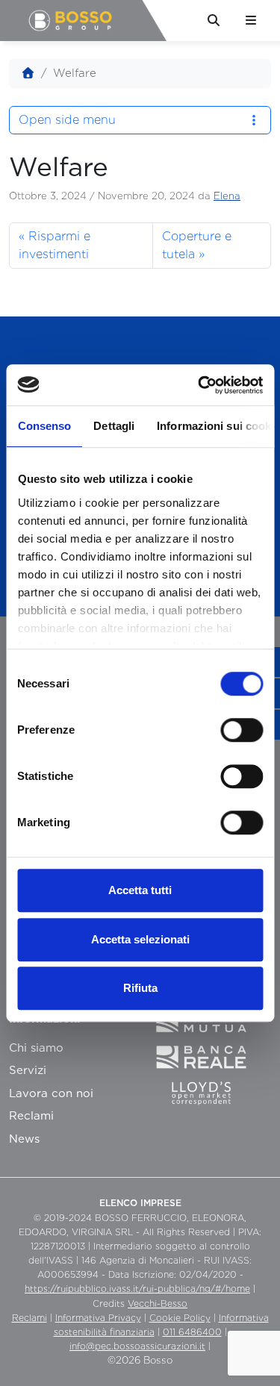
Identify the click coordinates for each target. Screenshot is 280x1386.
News (24, 1139)
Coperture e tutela (196, 245)
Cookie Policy (180, 1317)
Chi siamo (36, 1048)
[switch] (241, 730)
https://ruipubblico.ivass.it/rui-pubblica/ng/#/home (137, 1288)
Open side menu (67, 120)
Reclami (31, 1116)
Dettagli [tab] (113, 425)
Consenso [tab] (44, 425)
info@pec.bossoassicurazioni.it (137, 1346)
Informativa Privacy (98, 1317)
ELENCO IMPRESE (140, 1202)
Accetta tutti (140, 890)
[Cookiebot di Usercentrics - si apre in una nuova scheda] (199, 385)
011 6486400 (192, 1331)
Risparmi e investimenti (54, 245)
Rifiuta (140, 987)
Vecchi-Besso (157, 1303)
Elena (227, 196)
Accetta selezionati (140, 939)
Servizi (27, 1070)
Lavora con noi (51, 1093)
